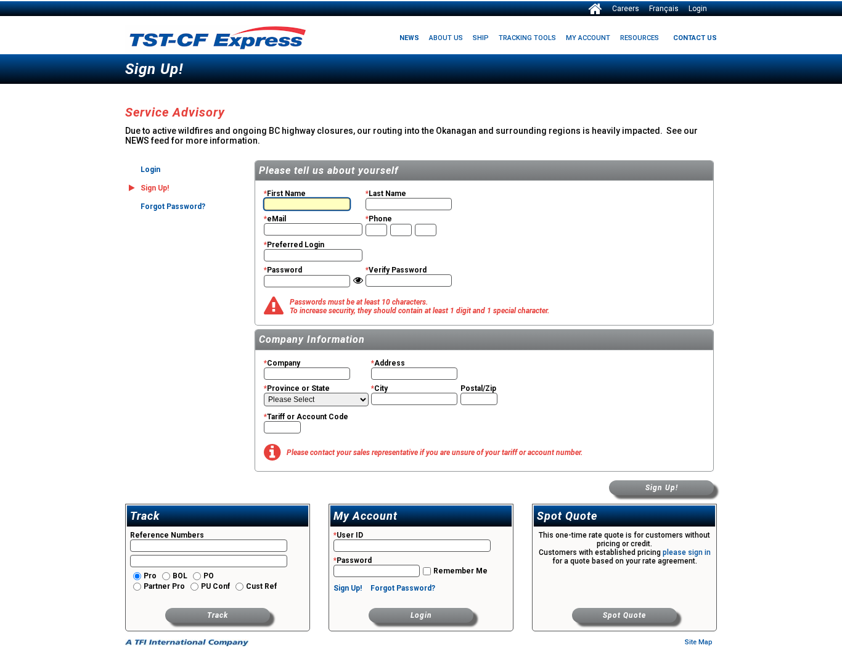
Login (698, 8)
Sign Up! (661, 487)
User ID (348, 535)
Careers (625, 8)
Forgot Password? (173, 206)
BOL (179, 576)
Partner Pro (163, 586)
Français (664, 8)
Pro (149, 576)
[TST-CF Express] (595, 8)
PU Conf (214, 586)
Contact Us (695, 38)
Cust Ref (260, 586)
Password (352, 560)
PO (208, 576)
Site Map (699, 642)
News (409, 38)
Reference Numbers (167, 535)
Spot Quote (624, 615)
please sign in (687, 552)
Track (217, 615)
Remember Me (459, 571)
